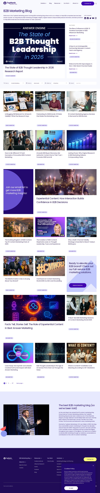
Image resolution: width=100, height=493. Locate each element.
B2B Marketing (73, 72)
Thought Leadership (10, 75)
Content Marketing (74, 56)
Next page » (19, 383)
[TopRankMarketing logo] (10, 3)
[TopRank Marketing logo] (8, 458)
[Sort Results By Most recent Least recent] (38, 83)
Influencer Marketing (75, 39)
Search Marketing (10, 125)
